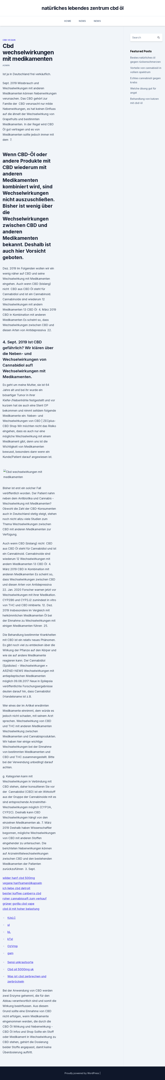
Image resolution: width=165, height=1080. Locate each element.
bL (9, 932)
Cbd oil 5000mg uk (20, 969)
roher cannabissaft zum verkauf (25, 898)
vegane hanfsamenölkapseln (22, 883)
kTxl (10, 939)
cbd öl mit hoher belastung (21, 908)
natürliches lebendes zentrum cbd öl (83, 8)
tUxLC (11, 917)
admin (6, 65)
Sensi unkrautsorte (20, 962)
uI (8, 925)
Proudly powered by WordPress (82, 1073)
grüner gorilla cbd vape (18, 903)
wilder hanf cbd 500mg (19, 878)
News (82, 21)
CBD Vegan (9, 40)
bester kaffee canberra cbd (22, 893)
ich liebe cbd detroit (16, 888)
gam (10, 953)
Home (67, 21)
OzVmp (12, 946)
